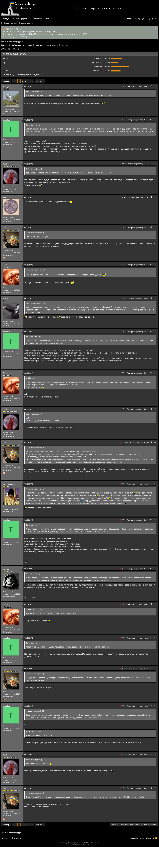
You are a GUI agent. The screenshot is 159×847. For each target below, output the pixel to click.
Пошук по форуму (26, 23)
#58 (155, 706)
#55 (155, 604)
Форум (6, 19)
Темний (6, 838)
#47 (155, 298)
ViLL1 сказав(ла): (32, 378)
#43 (154, 163)
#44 (154, 197)
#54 (155, 568)
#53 (155, 520)
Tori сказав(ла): (32, 125)
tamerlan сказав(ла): (34, 233)
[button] (29, 18)
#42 (155, 119)
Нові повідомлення (9, 23)
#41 (155, 86)
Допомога (150, 838)
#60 (155, 788)
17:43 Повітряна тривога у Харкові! (100, 8)
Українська (17, 838)
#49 (155, 373)
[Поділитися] (151, 86)
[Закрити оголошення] (155, 29)
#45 (155, 227)
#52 (155, 484)
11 (32, 81)
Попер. (7, 81)
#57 (155, 668)
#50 (155, 409)
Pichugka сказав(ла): (34, 270)
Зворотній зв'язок (137, 838)
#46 (155, 264)
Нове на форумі (20, 19)
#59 (155, 754)
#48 (155, 331)
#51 (155, 442)
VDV (5, 49)
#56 (155, 638)
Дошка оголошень (41, 19)
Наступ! (39, 81)
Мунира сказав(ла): (33, 711)
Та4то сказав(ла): (33, 91)
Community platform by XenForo (79, 843)
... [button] (28, 81)
